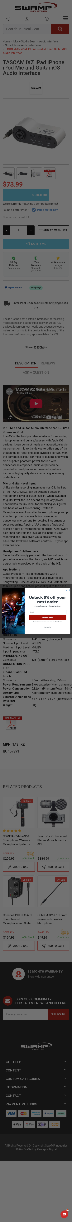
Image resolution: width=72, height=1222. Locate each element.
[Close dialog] (68, 590)
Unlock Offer (47, 617)
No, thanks (47, 627)
